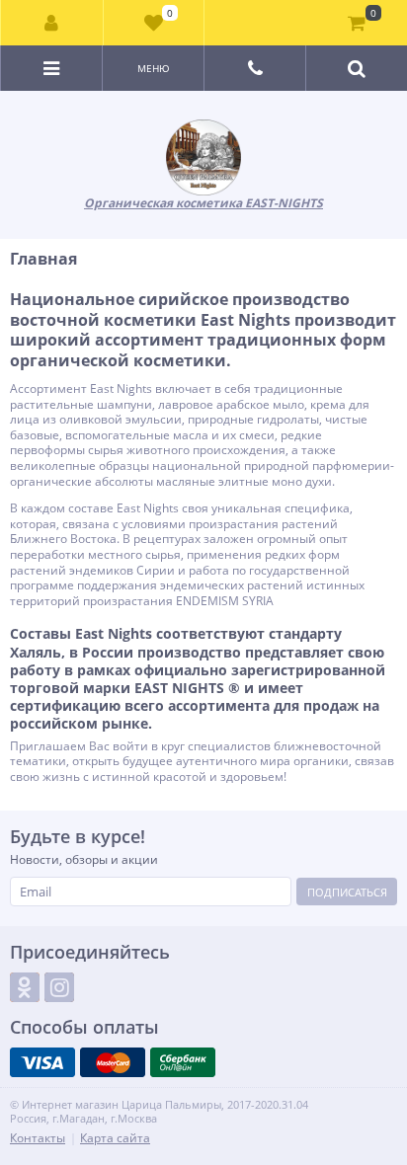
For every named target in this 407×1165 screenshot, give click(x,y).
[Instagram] (59, 987)
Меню (153, 68)
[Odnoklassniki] (25, 987)
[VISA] (42, 1062)
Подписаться (347, 892)
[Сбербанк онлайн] (182, 1062)
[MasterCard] (112, 1062)
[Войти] (52, 22)
